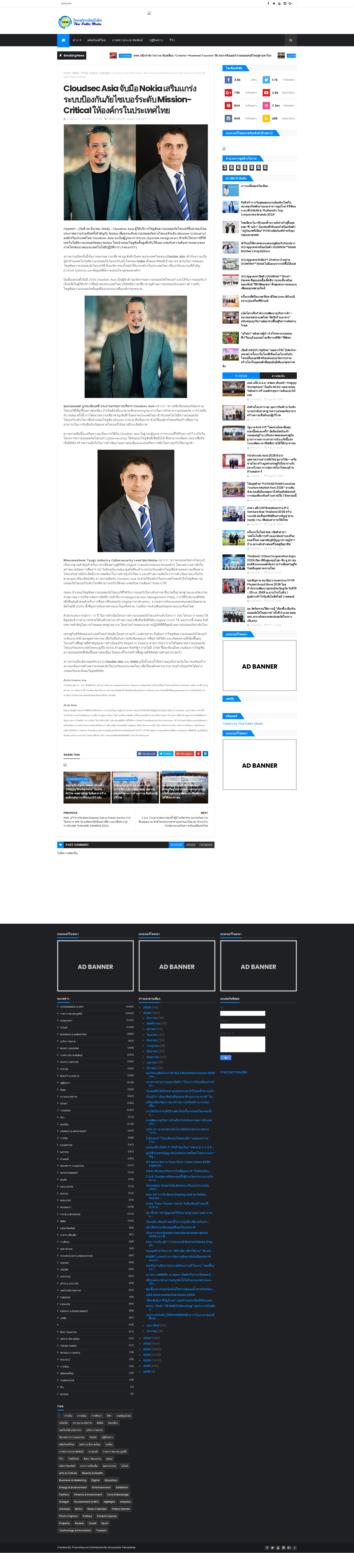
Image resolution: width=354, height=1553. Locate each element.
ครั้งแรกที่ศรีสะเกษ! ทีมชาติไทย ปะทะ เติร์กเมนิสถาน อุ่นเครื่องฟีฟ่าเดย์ (268, 299)
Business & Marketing (73, 1034)
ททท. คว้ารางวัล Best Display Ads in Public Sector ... (176, 1196)
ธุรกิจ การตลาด (68, 1041)
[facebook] (268, 3)
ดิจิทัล (76, 73)
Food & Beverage (70, 1214)
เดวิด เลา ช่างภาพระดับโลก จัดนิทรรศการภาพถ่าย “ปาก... (177, 1131)
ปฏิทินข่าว (156, 40)
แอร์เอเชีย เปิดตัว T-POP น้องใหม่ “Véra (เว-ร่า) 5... (180, 1147)
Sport (63, 1103)
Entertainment (69, 1172)
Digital (93, 73)
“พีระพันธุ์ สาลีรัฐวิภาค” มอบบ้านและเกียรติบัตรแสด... (180, 1300)
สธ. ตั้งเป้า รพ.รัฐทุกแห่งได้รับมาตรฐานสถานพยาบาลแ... (179, 1214)
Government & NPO (259, 55)
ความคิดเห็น (278, 376)
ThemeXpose (80, 1547)
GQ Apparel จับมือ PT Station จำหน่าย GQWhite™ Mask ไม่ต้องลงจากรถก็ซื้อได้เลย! (268, 262)
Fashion (65, 1304)
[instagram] (285, 3)
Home (67, 73)
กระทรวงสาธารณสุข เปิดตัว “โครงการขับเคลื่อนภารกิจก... (180, 1083)
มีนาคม (152, 1068)
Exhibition (66, 1145)
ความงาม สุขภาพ (68, 1096)
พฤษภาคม (153, 1057)
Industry (65, 1200)
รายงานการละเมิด (233, 1072)
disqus (190, 845)
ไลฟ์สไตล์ (65, 1297)
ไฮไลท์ (84, 73)
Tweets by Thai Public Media (242, 724)
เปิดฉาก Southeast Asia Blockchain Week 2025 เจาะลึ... (177, 1234)
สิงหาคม (152, 1040)
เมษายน (152, 1062)
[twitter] (274, 3)
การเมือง (64, 1366)
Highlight (104, 73)
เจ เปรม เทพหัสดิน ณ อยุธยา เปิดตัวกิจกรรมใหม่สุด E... (179, 1275)
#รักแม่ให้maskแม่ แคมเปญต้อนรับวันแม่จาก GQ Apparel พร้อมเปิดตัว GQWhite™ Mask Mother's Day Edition (268, 247)
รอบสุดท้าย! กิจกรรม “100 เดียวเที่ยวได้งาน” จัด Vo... (179, 1251)
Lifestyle (65, 1276)
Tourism (65, 1110)
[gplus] (290, 3)
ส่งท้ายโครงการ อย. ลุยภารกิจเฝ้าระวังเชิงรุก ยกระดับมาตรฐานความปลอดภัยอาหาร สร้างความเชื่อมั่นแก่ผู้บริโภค (135, 791)
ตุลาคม (151, 1029)
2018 (147, 1372)
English (66, 3)
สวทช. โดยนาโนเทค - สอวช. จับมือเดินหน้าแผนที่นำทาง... (177, 1205)
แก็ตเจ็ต (64, 1269)
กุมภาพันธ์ (153, 1325)
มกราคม (152, 1331)
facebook (206, 845)
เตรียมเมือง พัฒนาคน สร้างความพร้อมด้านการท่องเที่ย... (177, 1104)
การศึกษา (65, 1242)
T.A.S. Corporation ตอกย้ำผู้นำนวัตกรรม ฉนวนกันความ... (179, 1178)
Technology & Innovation (76, 1256)
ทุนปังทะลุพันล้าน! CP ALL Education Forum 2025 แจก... (180, 1074)
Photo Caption (69, 1062)
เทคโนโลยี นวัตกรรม (70, 1290)
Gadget (64, 1263)
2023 (147, 1344)
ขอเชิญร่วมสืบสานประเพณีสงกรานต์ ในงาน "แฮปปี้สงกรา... (180, 1267)
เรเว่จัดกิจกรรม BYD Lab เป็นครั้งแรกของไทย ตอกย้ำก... (179, 1113)
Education (66, 1186)
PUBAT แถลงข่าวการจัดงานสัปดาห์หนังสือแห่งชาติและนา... (178, 1258)
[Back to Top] (294, 1548)
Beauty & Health (69, 1076)
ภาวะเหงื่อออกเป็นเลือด (254, 186)
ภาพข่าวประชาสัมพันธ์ (127, 40)
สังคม (63, 1090)
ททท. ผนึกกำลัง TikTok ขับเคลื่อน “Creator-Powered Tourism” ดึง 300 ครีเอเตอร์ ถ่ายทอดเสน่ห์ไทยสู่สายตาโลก (161, 56)
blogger (176, 845)
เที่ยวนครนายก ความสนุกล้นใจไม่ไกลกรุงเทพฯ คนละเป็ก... (179, 1282)
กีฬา (62, 1117)
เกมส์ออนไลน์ (67, 1380)
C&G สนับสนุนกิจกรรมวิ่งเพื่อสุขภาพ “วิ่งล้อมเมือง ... (179, 1171)
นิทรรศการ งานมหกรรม (72, 1166)
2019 (147, 1366)
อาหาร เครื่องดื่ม (68, 1235)
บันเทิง (63, 1179)
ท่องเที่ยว (64, 1124)
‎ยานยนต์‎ (64, 1159)
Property (65, 1207)
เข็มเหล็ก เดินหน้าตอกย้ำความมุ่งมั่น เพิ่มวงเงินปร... (178, 1222)
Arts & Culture (69, 1283)
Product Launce (70, 1352)
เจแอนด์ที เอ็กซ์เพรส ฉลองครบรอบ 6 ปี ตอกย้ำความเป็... (180, 1091)
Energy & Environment (74, 1311)
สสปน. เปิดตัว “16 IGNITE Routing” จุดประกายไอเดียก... (180, 1307)
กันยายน (152, 1035)
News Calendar (69, 1048)
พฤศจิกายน (154, 1023)
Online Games (68, 1345)
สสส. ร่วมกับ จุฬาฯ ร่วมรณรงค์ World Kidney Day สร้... (179, 1243)
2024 (147, 1338)
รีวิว (172, 40)
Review (64, 1394)
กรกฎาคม (153, 1046)
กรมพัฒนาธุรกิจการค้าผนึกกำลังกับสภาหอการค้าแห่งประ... (179, 1122)
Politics (65, 1359)
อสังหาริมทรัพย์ (67, 1228)
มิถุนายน (152, 1051)
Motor (64, 1152)
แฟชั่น (63, 1318)
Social (64, 1069)
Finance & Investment (73, 1131)
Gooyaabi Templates (122, 1547)
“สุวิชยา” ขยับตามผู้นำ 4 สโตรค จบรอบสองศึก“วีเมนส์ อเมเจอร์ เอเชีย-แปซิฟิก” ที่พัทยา (266, 335)
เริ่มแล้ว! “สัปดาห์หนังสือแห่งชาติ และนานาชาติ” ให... (180, 1097)
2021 (147, 1355)
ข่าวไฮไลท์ (241, 376)
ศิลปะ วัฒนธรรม (68, 1332)
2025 (147, 1013)
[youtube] (279, 3)
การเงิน (64, 1138)
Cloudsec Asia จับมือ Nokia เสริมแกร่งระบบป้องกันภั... (177, 1187)
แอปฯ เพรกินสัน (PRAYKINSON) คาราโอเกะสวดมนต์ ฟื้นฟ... (180, 1316)
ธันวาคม (152, 1018)
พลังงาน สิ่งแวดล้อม (69, 1339)
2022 (147, 1349)
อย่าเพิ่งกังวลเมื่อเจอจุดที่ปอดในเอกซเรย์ (170, 1227)
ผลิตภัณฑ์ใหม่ (96, 40)
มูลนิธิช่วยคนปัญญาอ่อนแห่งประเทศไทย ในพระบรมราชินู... (180, 1155)
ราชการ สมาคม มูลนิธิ (71, 1013)
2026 (147, 1007)
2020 (147, 1360)
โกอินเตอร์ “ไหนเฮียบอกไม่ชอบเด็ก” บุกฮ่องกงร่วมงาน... (177, 1140)
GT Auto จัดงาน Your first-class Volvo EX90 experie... (178, 1164)
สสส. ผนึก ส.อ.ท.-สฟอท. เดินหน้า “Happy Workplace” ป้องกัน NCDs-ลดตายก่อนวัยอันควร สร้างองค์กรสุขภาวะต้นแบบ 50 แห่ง (86, 791)
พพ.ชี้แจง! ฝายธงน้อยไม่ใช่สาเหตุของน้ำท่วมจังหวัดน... (180, 1289)
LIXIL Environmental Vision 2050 (170, 1295)
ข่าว (75, 40)
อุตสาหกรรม (66, 1249)
